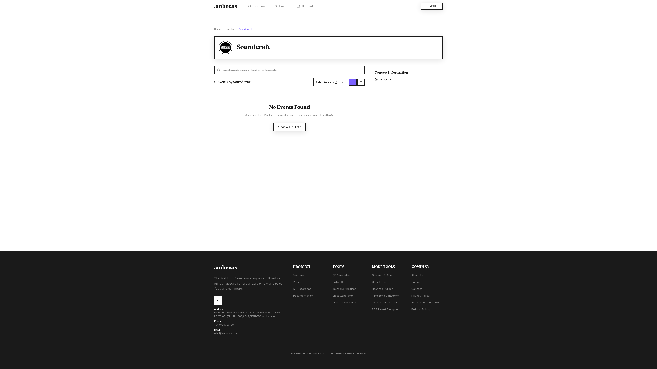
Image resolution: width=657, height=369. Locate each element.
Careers (416, 282)
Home (217, 29)
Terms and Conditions (425, 302)
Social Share (380, 282)
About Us (417, 275)
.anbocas (225, 6)
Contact (307, 6)
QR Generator (341, 275)
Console (432, 6)
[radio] (353, 82)
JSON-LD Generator (384, 302)
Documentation (303, 295)
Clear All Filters (289, 127)
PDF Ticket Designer (385, 309)
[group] (357, 82)
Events (283, 6)
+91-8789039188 (224, 324)
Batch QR (339, 282)
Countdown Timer (344, 302)
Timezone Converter (385, 295)
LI (218, 300)
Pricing (297, 282)
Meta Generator (343, 295)
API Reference (302, 289)
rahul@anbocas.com (225, 333)
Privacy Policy (420, 295)
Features (259, 6)
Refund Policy (420, 309)
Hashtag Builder (382, 289)
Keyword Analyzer (344, 289)
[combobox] (329, 82)
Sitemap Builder (382, 275)
